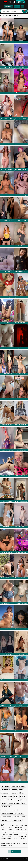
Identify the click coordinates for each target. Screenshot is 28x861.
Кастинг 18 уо (5, 820)
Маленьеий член (6, 796)
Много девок (5, 789)
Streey (24, 803)
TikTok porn (5, 858)
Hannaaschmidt (6, 816)
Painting (22, 796)
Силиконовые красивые (9, 810)
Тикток (15, 2)
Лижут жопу (15, 800)
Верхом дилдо (17, 820)
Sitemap (25, 858)
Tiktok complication (14, 803)
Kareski (14, 789)
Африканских (5, 793)
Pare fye (16, 816)
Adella (16, 796)
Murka (3, 803)
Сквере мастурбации (8, 813)
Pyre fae (23, 816)
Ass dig (21, 789)
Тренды (17, 6)
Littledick (23, 793)
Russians (20, 813)
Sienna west (5, 800)
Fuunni (23, 800)
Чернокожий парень (18, 786)
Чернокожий (5, 786)
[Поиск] (24, 11)
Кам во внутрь (6, 806)
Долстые (15, 793)
